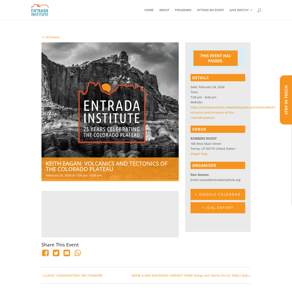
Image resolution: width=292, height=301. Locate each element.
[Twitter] (56, 253)
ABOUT (164, 10)
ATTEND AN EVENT (210, 10)
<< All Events (50, 37)
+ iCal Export (218, 207)
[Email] (67, 253)
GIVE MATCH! (239, 10)
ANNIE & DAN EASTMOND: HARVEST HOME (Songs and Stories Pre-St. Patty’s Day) (191, 275)
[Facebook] (46, 253)
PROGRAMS (183, 10)
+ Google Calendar (218, 194)
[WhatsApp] (77, 253)
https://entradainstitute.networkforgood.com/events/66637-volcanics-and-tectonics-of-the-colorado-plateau (233, 112)
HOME (149, 10)
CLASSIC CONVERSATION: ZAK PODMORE (72, 275)
